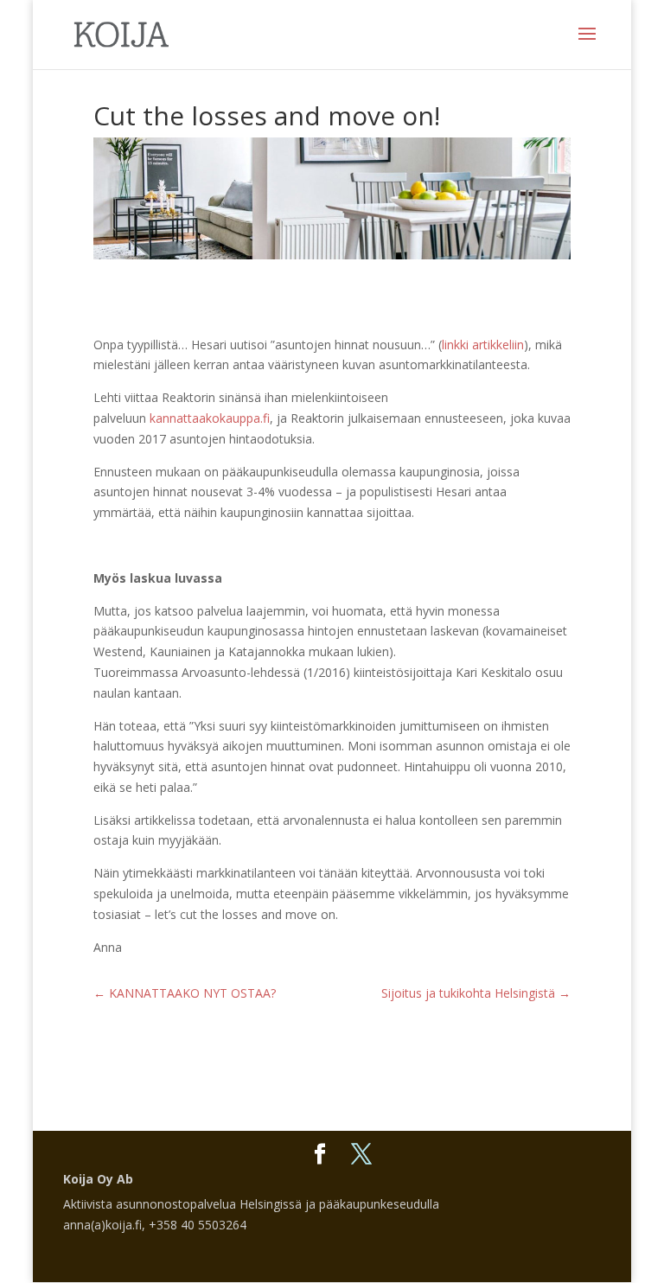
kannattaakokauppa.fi (210, 418)
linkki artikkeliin (483, 344)
